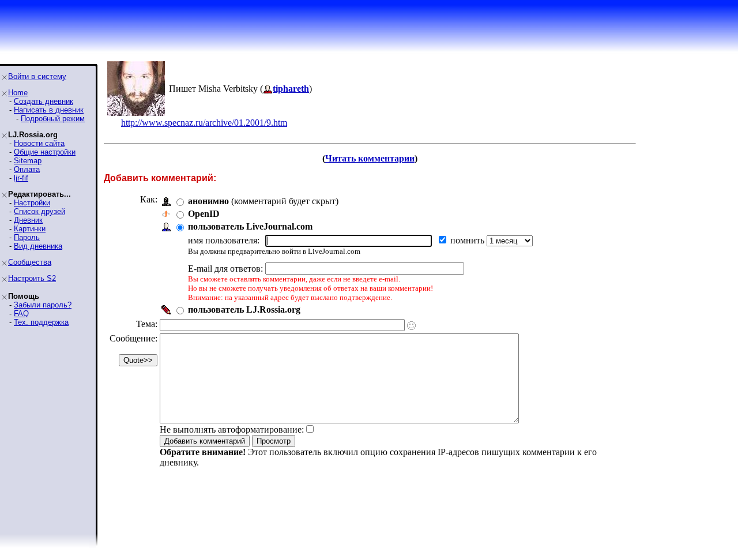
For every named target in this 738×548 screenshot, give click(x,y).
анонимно (208, 201)
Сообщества (29, 262)
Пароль (27, 237)
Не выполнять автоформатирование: (232, 429)
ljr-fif (21, 178)
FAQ (21, 313)
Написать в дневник (49, 110)
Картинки (30, 228)
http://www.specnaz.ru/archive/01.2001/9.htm (204, 122)
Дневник (28, 220)
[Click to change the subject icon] (411, 325)
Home (18, 92)
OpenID (204, 214)
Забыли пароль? (42, 305)
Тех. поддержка (41, 322)
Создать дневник (43, 101)
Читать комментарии (370, 158)
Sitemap (28, 160)
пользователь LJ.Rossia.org (244, 309)
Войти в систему (37, 76)
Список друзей (39, 211)
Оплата (27, 169)
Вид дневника (38, 246)
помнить (468, 240)
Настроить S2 (32, 278)
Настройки (32, 202)
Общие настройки (45, 152)
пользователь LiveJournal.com (250, 226)
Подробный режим (53, 118)
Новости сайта (39, 143)
